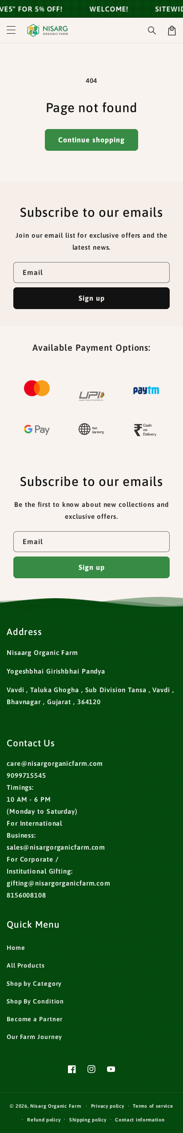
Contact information (139, 1119)
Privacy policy (107, 1106)
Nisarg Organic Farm (55, 1106)
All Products (26, 965)
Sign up (92, 298)
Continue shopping (91, 140)
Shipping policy (88, 1119)
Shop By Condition (35, 1001)
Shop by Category (34, 983)
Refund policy (43, 1119)
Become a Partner (35, 1019)
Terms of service (153, 1106)
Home (16, 947)
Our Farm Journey (34, 1036)
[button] (11, 30)
